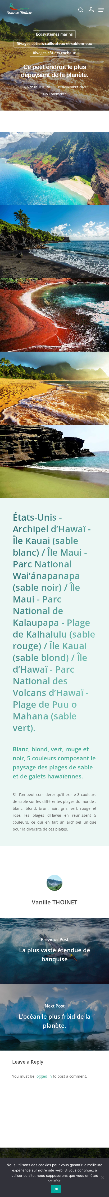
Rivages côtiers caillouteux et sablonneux (54, 43)
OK (55, 1189)
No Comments (54, 93)
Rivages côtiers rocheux (54, 52)
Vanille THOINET (40, 87)
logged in (43, 1076)
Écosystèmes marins (54, 34)
